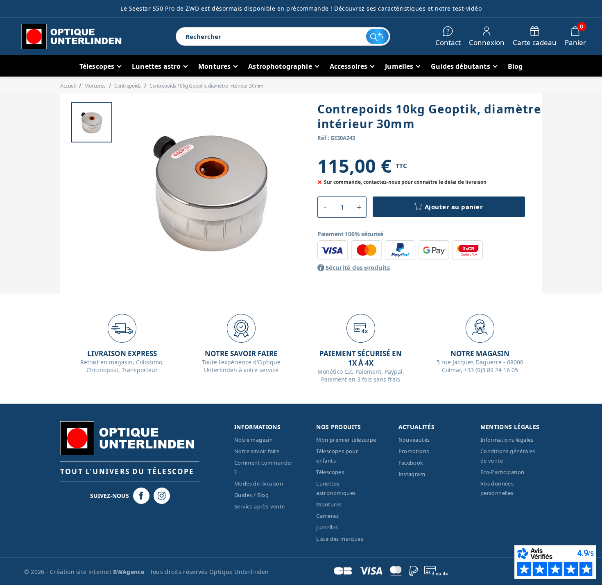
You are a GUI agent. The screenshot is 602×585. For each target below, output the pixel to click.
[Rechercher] (377, 36)
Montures (329, 504)
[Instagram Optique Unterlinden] (162, 496)
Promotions (413, 451)
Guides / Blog (251, 495)
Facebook (410, 462)
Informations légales (507, 439)
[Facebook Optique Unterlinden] (141, 496)
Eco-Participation (502, 472)
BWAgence (129, 572)
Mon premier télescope (346, 439)
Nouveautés (414, 439)
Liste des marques (339, 538)
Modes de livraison (258, 483)
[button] (325, 207)
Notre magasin (253, 439)
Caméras (327, 515)
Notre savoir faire (256, 451)
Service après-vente (259, 506)
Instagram (411, 474)
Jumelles (327, 527)
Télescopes (330, 472)
